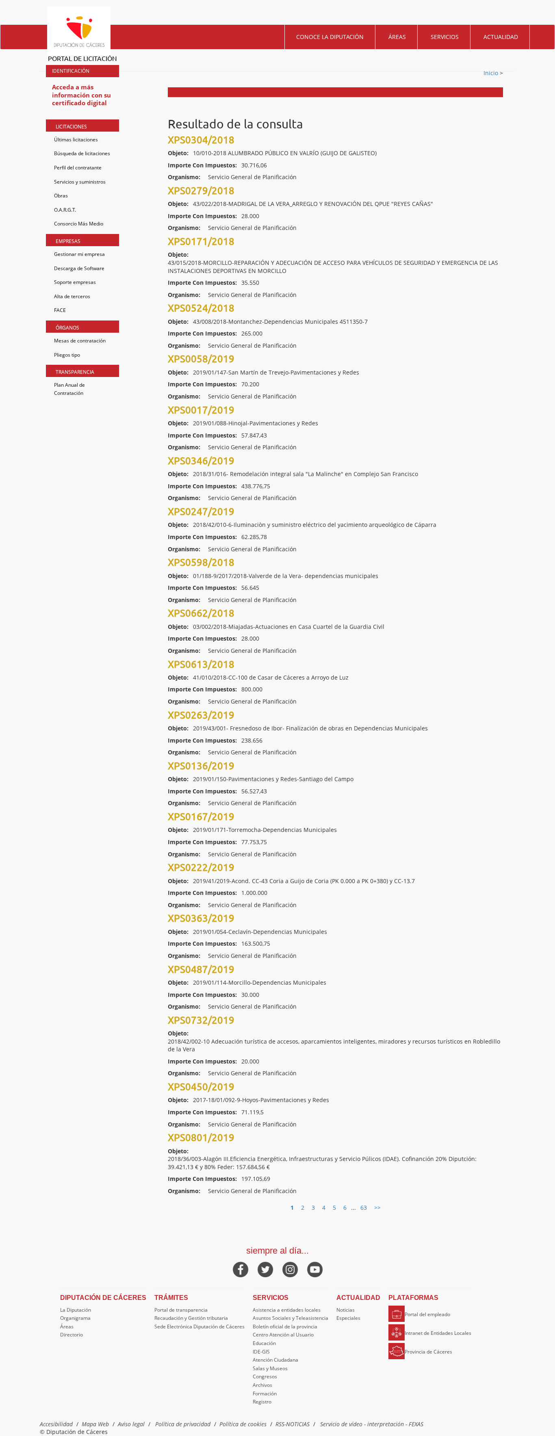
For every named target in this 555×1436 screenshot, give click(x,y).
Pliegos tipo (67, 354)
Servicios (445, 37)
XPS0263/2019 (201, 715)
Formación (265, 1393)
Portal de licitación (82, 58)
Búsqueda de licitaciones (82, 153)
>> (377, 1207)
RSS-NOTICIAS (292, 1424)
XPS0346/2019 (201, 460)
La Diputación (75, 1309)
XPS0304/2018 (201, 139)
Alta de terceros (72, 296)
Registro (262, 1401)
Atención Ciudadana (275, 1359)
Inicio (491, 73)
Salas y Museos (270, 1368)
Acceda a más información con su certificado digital (81, 95)
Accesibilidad (56, 1424)
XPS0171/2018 (201, 241)
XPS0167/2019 (201, 816)
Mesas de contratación (80, 340)
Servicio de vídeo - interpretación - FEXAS (371, 1424)
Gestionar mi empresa (79, 254)
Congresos (265, 1376)
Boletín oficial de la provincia (285, 1326)
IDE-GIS (261, 1351)
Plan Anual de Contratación (69, 388)
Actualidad (500, 37)
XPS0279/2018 (201, 190)
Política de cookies (243, 1424)
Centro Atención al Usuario (283, 1334)
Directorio (71, 1334)
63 (363, 1207)
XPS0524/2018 (201, 308)
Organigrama (75, 1318)
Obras (61, 195)
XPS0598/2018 (201, 562)
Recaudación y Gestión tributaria (191, 1318)
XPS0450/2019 (201, 1086)
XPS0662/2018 (201, 613)
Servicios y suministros (80, 181)
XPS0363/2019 (201, 918)
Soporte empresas (75, 282)
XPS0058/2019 (201, 358)
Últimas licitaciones (76, 139)
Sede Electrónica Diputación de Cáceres (199, 1326)
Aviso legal (131, 1424)
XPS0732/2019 (201, 1020)
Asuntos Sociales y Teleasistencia (290, 1318)
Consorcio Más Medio (78, 223)
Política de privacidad (182, 1424)
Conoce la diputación (330, 37)
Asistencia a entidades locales (287, 1309)
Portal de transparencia (181, 1309)
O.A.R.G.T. (65, 209)
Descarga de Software (79, 268)
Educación (264, 1343)
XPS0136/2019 (201, 765)
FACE (60, 310)
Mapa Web (95, 1424)
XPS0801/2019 (201, 1137)
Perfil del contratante (78, 167)
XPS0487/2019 (201, 969)
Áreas (397, 37)
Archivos (262, 1385)
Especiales (348, 1318)
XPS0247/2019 (201, 511)
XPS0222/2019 (201, 867)
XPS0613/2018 (201, 664)
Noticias (345, 1309)
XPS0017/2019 (201, 410)
